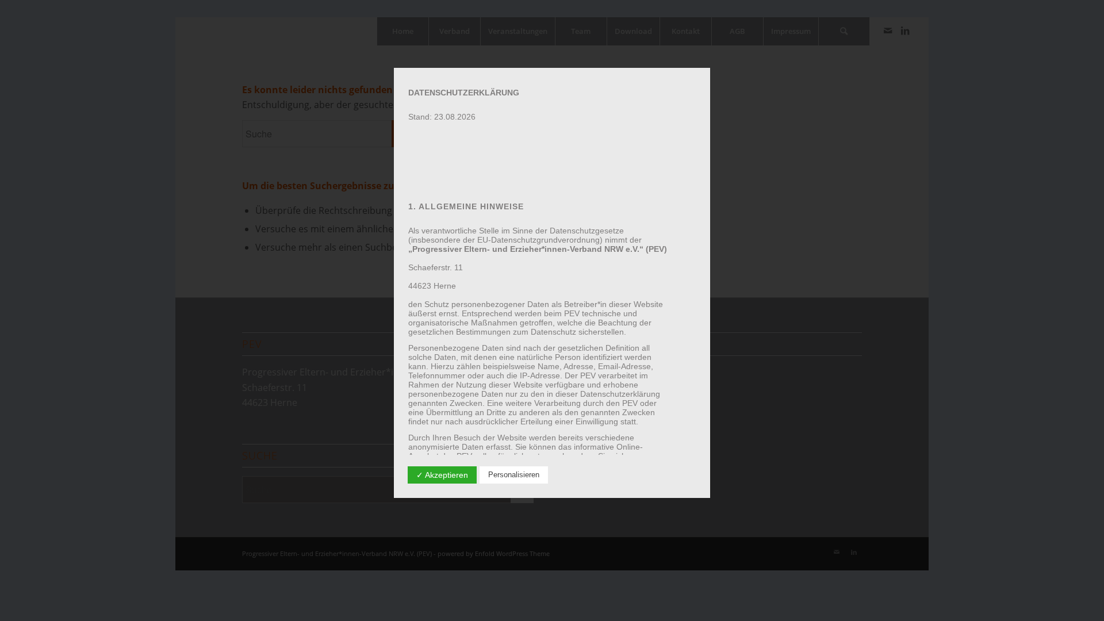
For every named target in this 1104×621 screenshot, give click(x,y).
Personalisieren (513, 474)
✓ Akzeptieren (442, 475)
